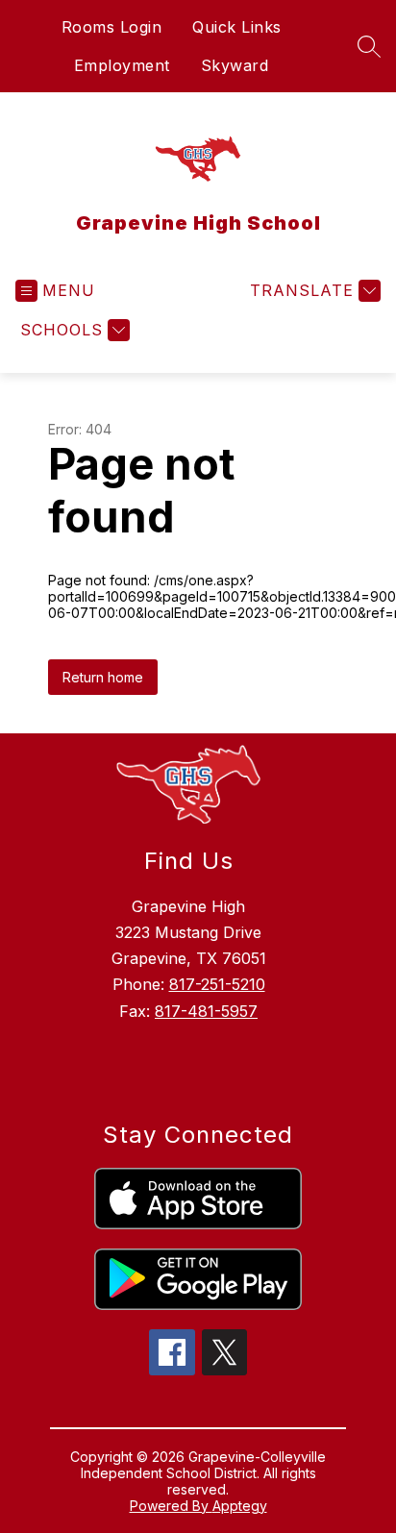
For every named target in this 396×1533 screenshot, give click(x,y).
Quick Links (237, 27)
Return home (102, 677)
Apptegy (239, 1505)
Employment (122, 65)
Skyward (235, 65)
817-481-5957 (206, 1011)
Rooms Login (112, 27)
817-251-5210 (217, 984)
